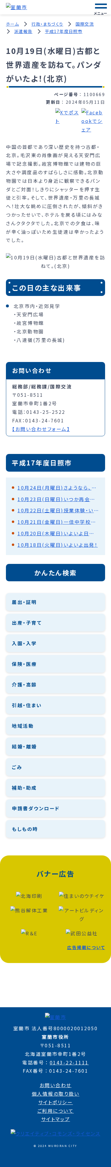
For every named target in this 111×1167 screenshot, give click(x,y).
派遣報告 (23, 31)
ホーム (12, 24)
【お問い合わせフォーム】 (41, 428)
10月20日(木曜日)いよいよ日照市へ (58, 533)
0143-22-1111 (69, 1062)
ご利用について (55, 1110)
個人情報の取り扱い (56, 1093)
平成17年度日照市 (64, 31)
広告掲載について (86, 947)
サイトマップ (55, 1118)
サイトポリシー (55, 1102)
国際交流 (84, 24)
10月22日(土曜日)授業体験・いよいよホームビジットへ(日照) (58, 510)
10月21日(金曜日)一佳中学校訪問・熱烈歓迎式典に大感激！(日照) (58, 521)
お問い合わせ (56, 1085)
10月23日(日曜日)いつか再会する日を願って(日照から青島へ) (58, 499)
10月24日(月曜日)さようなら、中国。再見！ (58, 487)
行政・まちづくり (47, 24)
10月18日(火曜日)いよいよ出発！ (57, 544)
